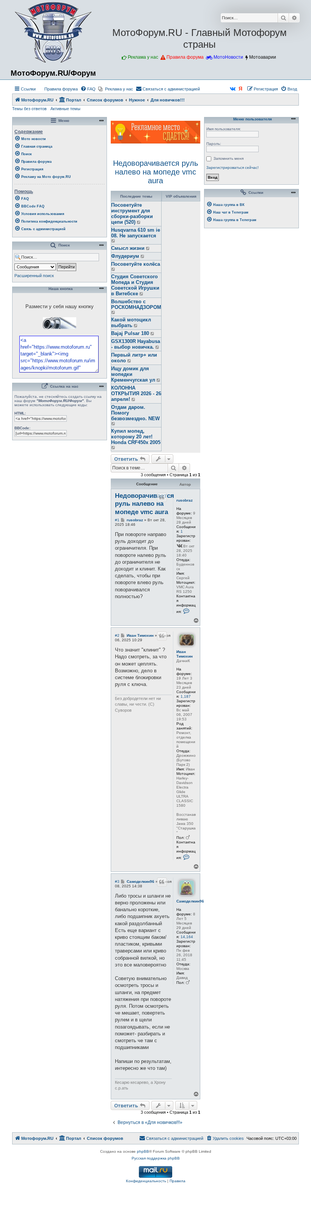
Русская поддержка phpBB (156, 1158)
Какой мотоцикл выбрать (131, 322)
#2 (117, 635)
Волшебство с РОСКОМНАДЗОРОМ (136, 304)
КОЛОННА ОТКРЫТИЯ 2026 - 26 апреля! (136, 393)
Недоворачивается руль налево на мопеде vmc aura (155, 172)
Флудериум (125, 256)
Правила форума (185, 57)
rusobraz (184, 500)
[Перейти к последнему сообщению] (139, 222)
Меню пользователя (252, 119)
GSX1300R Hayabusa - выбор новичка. (135, 344)
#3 (117, 881)
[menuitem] (58, 89)
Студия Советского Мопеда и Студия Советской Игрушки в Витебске (135, 285)
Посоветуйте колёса (135, 264)
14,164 (187, 937)
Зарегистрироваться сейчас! (232, 167)
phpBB (143, 1151)
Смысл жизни (128, 248)
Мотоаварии (262, 57)
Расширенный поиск (34, 275)
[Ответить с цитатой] (162, 497)
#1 (117, 520)
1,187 (186, 696)
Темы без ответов (29, 108)
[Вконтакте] (232, 89)
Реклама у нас (143, 57)
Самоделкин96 (190, 901)
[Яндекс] (240, 89)
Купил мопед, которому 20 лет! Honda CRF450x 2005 (135, 436)
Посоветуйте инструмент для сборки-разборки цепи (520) (132, 213)
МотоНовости (228, 57)
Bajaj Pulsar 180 (130, 333)
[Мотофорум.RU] (53, 32)
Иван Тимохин (184, 654)
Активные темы (65, 108)
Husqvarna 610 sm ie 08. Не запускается (135, 232)
